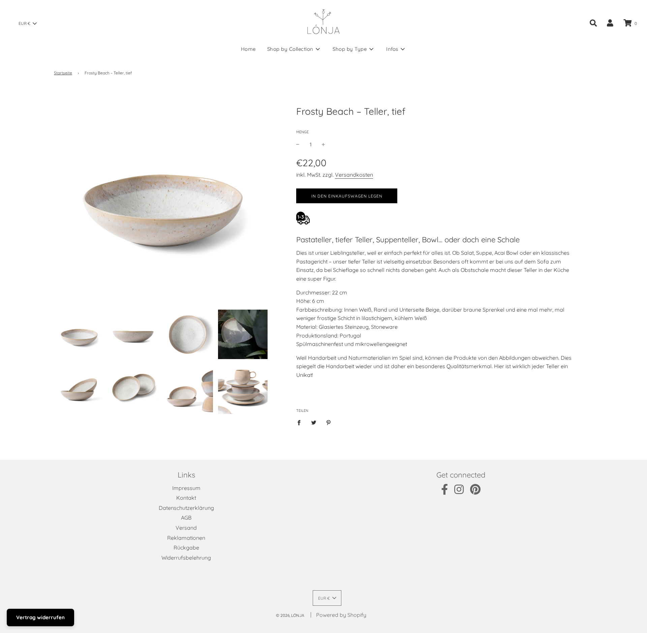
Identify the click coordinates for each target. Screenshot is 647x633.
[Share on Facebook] (301, 422)
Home (248, 49)
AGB (186, 517)
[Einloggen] (610, 23)
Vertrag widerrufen (40, 617)
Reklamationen (186, 537)
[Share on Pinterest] (328, 422)
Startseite (63, 72)
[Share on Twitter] (313, 422)
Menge (302, 132)
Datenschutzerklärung (186, 507)
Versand (186, 527)
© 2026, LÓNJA (290, 615)
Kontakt (186, 497)
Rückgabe (186, 547)
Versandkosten (354, 174)
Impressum (186, 488)
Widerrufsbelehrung (186, 557)
